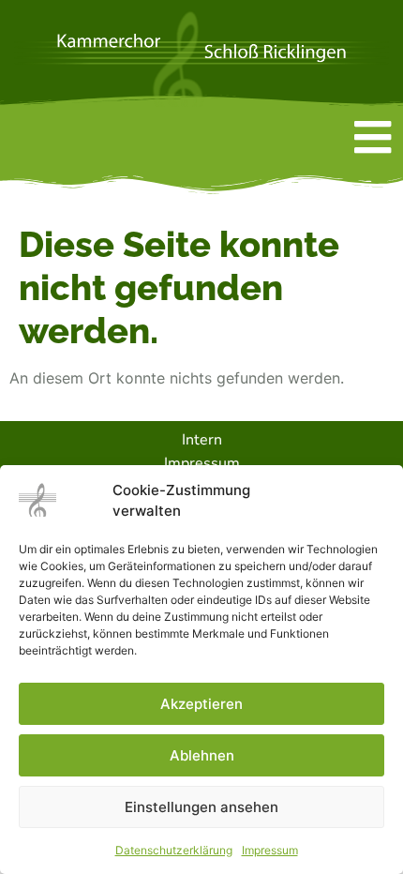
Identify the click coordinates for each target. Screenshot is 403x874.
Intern (202, 439)
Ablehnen (202, 755)
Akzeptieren (201, 704)
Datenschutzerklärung (173, 850)
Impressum (270, 850)
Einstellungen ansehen (201, 807)
